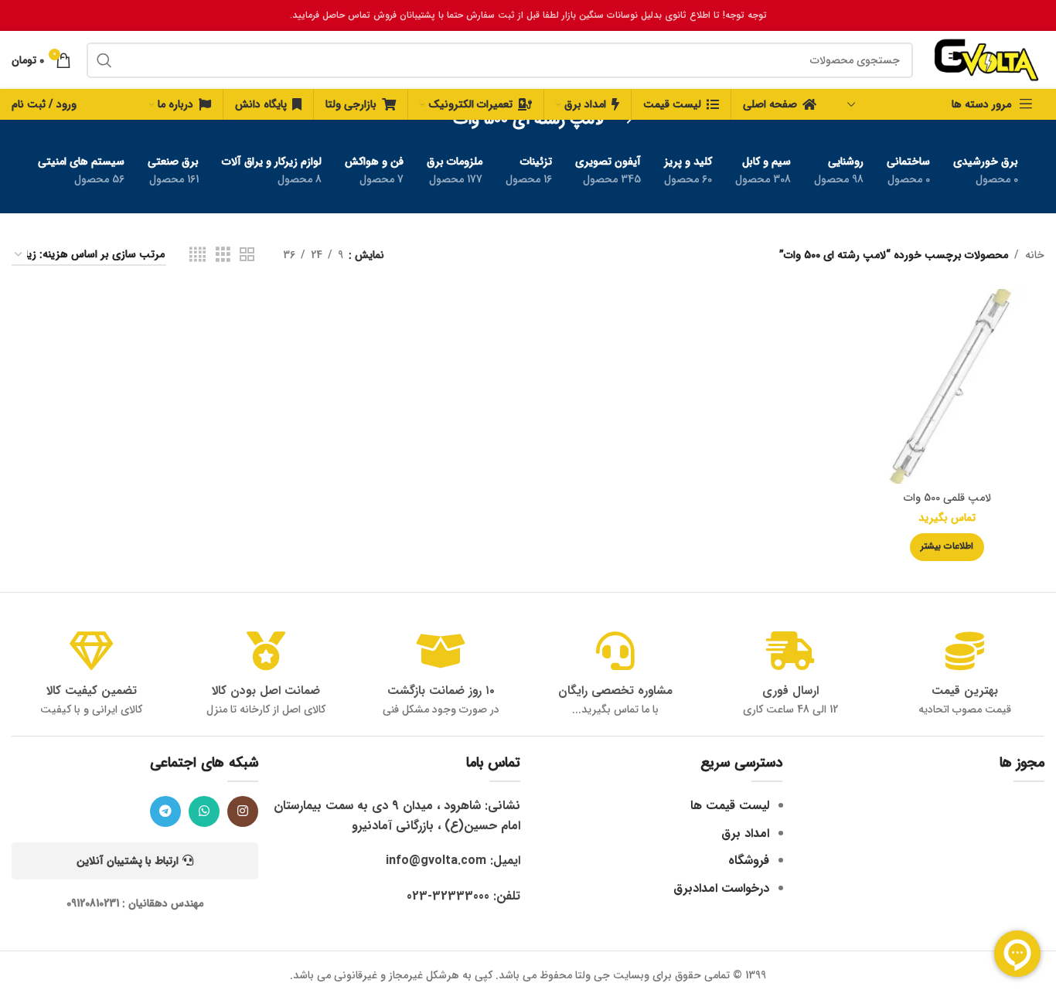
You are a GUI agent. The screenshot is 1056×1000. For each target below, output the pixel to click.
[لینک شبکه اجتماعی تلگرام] (165, 811)
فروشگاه (748, 860)
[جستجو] (104, 60)
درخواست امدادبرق (721, 888)
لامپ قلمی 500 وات (947, 497)
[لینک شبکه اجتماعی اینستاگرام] (242, 811)
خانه (1034, 255)
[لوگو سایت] (986, 59)
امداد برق (745, 833)
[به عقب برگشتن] (623, 119)
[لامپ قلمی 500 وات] (947, 386)
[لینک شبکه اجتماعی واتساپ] (204, 811)
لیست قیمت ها (729, 805)
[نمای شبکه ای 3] (223, 255)
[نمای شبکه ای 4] (197, 255)
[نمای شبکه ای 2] (247, 255)
